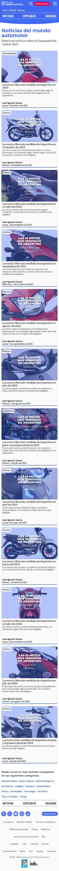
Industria (8, 411)
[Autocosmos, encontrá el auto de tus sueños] (12, 3)
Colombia (34, 844)
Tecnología (29, 791)
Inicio (5, 10)
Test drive (42, 791)
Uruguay (40, 851)
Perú (31, 851)
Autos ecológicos (45, 780)
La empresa (8, 822)
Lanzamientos (43, 786)
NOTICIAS (8, 16)
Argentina (14, 844)
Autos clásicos (26, 780)
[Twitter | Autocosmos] (9, 813)
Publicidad (45, 829)
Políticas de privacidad (18, 829)
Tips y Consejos (10, 796)
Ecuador (45, 844)
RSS (43, 836)
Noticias (21, 10)
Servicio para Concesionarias (26, 836)
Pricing (35, 829)
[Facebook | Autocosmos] (3, 813)
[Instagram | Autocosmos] (21, 813)
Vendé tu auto (42, 3)
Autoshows (7, 786)
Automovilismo (9, 780)
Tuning (23, 796)
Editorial (12, 10)
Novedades (9, 53)
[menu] (55, 3)
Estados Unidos (9, 851)
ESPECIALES (29, 16)
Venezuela (51, 851)
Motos (7, 113)
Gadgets (19, 786)
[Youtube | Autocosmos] (15, 813)
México (23, 851)
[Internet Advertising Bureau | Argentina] (34, 863)
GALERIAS (50, 16)
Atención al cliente (24, 822)
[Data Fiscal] (24, 863)
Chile (24, 844)
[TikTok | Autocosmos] (27, 813)
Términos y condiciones (45, 822)
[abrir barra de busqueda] (31, 3)
